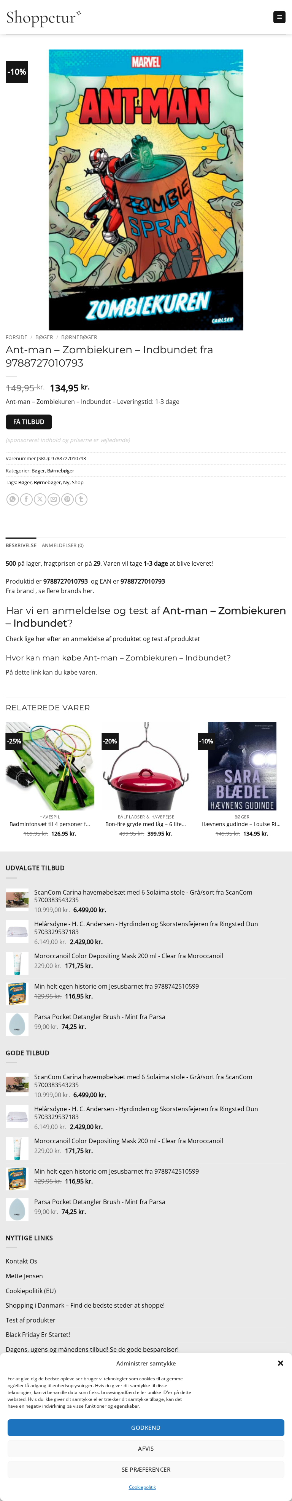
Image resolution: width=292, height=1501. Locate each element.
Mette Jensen (24, 1276)
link (36, 672)
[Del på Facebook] (26, 499)
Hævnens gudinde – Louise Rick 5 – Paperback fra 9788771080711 (242, 824)
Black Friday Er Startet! (38, 1334)
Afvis (146, 1448)
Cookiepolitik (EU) (31, 1291)
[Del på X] (40, 499)
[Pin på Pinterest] (67, 499)
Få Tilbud (29, 422)
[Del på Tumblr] (81, 499)
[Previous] (6, 786)
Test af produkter (31, 1320)
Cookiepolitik (142, 1487)
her (88, 591)
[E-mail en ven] (54, 499)
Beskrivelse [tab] (21, 545)
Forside (16, 337)
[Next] (286, 786)
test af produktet (176, 639)
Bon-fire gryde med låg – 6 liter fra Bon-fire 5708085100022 (145, 824)
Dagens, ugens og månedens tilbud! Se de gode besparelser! (92, 1349)
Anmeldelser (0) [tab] (63, 545)
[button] (280, 1363)
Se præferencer (146, 1469)
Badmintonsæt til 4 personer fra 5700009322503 (50, 824)
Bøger (44, 337)
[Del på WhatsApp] (12, 499)
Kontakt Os (21, 1261)
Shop (78, 482)
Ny (66, 482)
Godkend (145, 1427)
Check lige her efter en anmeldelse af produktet (73, 639)
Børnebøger (79, 337)
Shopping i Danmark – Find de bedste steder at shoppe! (85, 1305)
